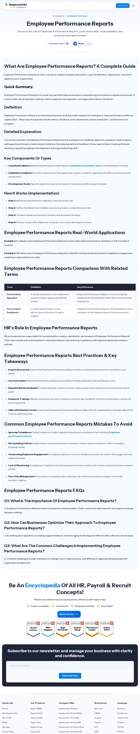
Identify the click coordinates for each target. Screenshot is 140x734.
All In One (98, 708)
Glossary (58, 16)
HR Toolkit (6, 718)
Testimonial (122, 718)
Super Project (36, 718)
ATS (96, 727)
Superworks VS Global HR (70, 731)
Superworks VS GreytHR (70, 722)
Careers (120, 722)
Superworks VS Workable (70, 713)
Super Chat (35, 722)
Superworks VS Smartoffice (71, 727)
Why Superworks (9, 713)
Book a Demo (122, 5)
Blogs (4, 722)
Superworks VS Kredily (69, 718)
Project (97, 718)
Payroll (97, 722)
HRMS (97, 713)
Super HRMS (36, 708)
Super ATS (35, 731)
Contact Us (122, 713)
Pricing (120, 731)
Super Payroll (36, 713)
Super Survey (36, 727)
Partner (120, 727)
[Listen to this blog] (75, 43)
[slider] (84, 44)
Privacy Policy (8, 731)
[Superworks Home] (15, 7)
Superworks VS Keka (68, 708)
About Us (121, 708)
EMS (96, 731)
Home (5, 708)
